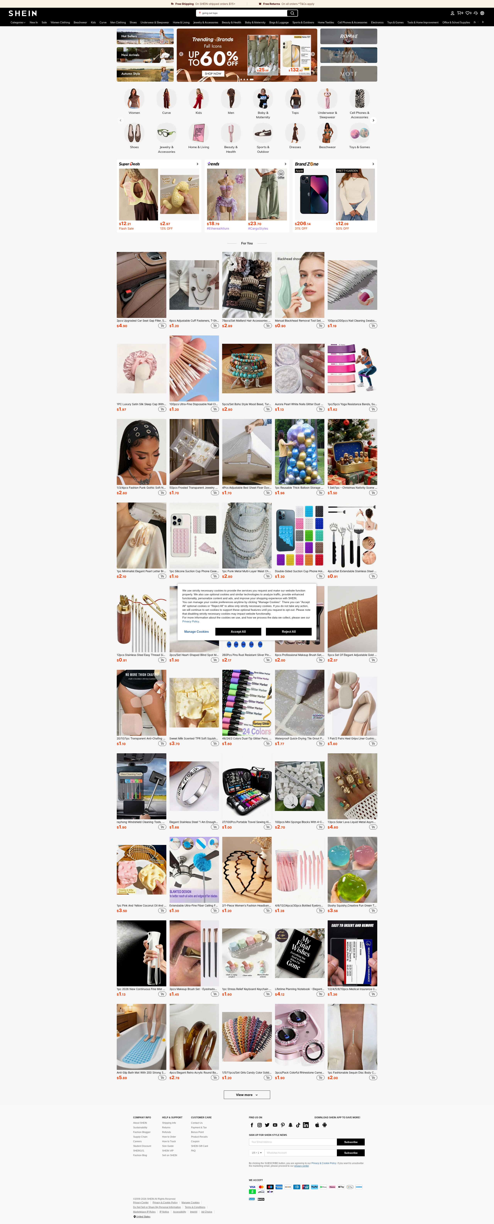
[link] (123, 4)
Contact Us (197, 1123)
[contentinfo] (307, 1189)
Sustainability (140, 1127)
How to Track (169, 1141)
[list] (280, 1125)
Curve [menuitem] (103, 22)
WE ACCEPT (256, 1180)
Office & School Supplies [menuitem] (456, 22)
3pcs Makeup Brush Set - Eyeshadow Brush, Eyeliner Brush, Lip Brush (194, 989)
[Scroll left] (478, 22)
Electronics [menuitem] (377, 22)
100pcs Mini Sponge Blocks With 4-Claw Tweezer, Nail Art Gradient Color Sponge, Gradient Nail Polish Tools (300, 822)
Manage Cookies (191, 1202)
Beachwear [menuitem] (80, 22)
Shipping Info (169, 1123)
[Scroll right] (482, 22)
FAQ (193, 1150)
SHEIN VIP (167, 1150)
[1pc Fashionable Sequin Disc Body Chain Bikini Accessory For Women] (352, 1037)
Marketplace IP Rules (144, 1211)
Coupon (195, 1141)
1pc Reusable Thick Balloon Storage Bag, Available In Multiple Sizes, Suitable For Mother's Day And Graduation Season (300, 487)
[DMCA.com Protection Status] (261, 1199)
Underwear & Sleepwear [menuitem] (154, 22)
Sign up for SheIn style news (268, 1135)
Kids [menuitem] (93, 22)
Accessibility (179, 1211)
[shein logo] (23, 13)
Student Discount (142, 1146)
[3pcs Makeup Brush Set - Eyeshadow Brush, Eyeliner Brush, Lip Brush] (194, 953)
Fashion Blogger (142, 1132)
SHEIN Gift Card (199, 1146)
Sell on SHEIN (169, 1155)
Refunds (166, 1132)
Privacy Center (141, 1202)
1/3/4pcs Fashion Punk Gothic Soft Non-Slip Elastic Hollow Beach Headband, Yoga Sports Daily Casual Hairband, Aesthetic (141, 487)
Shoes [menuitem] (133, 22)
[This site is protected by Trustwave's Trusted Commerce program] (252, 1199)
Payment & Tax (199, 1127)
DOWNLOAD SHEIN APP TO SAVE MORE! (337, 1117)
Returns (166, 1127)
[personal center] (452, 13)
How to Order (169, 1136)
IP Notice (164, 1211)
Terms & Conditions (195, 1207)
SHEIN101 (138, 1150)
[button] (475, 13)
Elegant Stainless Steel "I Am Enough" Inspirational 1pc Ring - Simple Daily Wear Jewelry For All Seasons (194, 822)
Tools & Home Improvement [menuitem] (423, 22)
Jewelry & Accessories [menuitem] (205, 22)
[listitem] (141, 290)
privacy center (301, 1166)
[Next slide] (312, 54)
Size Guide (168, 1146)
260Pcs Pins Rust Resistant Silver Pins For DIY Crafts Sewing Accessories (247, 654)
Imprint (193, 1211)
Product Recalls (199, 1136)
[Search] (292, 13)
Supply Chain (140, 1136)
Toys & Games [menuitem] (395, 22)
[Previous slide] (181, 54)
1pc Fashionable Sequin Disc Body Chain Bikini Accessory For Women (352, 1072)
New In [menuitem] (34, 22)
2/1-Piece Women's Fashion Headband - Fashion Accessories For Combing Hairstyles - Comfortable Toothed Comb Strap (247, 905)
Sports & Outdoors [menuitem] (303, 22)
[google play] (324, 1126)
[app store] (317, 1126)
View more (244, 1095)
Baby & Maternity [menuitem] (255, 22)
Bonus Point (197, 1132)
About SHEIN (140, 1123)
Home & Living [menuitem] (181, 22)
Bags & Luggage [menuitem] (279, 22)
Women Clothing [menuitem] (60, 22)
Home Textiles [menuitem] (326, 22)
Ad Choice (206, 1211)
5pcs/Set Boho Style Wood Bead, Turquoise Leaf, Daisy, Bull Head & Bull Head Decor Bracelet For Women (247, 404)
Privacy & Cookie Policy (323, 1163)
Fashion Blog (140, 1155)
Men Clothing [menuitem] (118, 22)
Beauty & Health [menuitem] (231, 22)
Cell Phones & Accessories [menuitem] (352, 22)
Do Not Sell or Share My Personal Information (157, 1207)
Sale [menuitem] (44, 22)
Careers (137, 1141)
